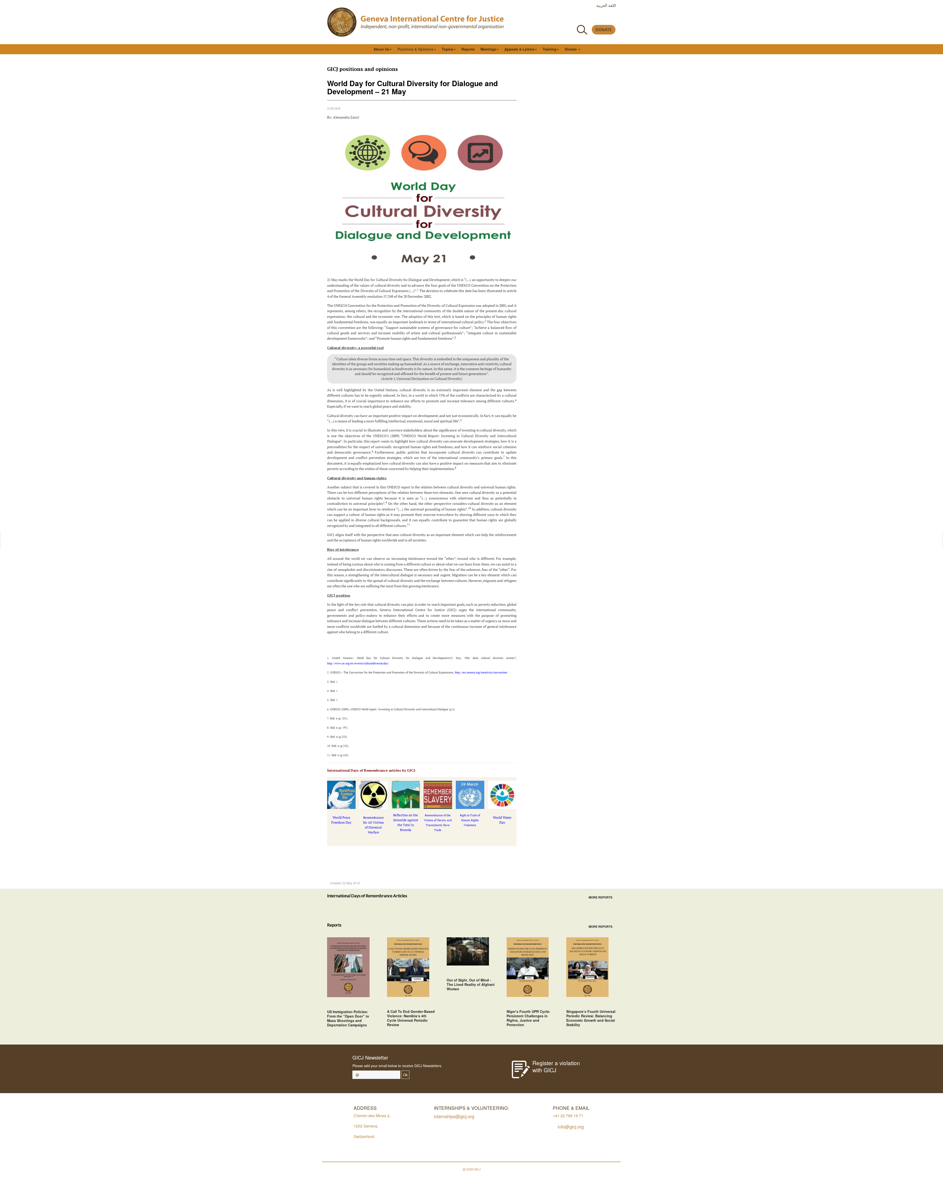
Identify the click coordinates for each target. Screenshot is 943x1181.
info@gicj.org (571, 1126)
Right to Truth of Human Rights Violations (470, 820)
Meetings (488, 49)
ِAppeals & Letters (519, 49)
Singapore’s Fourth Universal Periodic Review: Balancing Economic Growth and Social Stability (590, 1018)
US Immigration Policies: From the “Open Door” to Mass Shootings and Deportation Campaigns (348, 1018)
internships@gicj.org (454, 1116)
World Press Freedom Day (341, 820)
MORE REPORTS (600, 897)
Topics (447, 49)
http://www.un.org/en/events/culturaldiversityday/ (358, 663)
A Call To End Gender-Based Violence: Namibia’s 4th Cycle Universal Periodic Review (411, 1018)
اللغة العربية (606, 5)
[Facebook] (569, 18)
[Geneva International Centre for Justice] (342, 22)
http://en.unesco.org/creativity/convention (481, 672)
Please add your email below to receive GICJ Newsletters (396, 1065)
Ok (405, 1074)
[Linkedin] (613, 18)
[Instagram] (602, 18)
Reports (468, 49)
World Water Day (502, 820)
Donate (571, 49)
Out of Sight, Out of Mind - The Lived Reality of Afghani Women (471, 984)
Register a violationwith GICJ (556, 1066)
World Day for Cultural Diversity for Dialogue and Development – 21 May (412, 87)
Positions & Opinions (415, 49)
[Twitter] (580, 18)
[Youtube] (591, 18)
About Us (381, 49)
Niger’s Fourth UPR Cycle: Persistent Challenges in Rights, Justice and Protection (528, 1018)
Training (549, 49)
